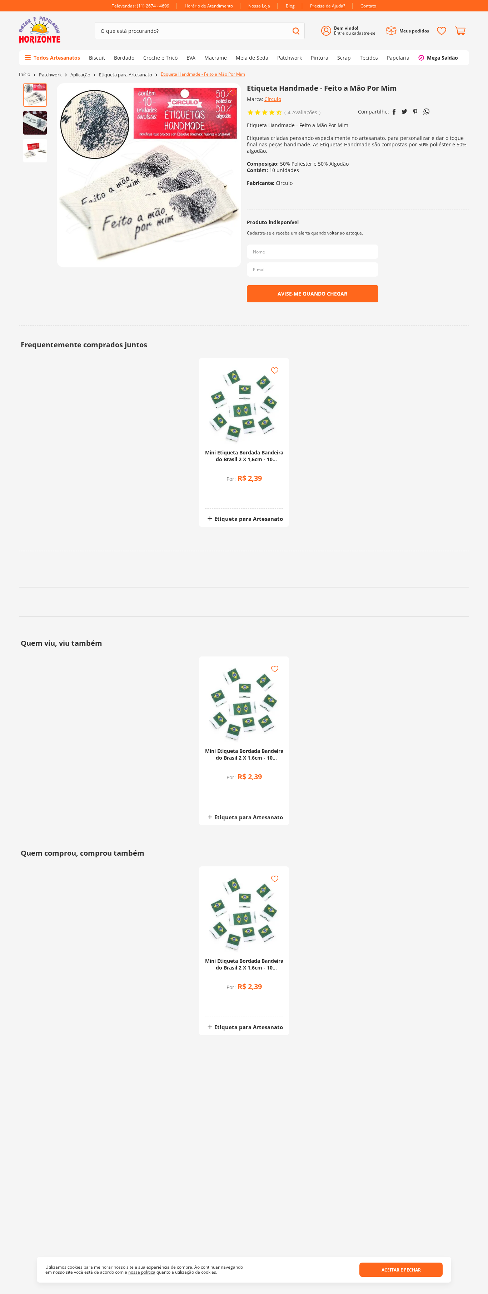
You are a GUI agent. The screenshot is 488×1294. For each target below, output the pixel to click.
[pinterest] (415, 112)
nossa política (141, 1272)
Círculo (272, 99)
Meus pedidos (414, 31)
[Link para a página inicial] (24, 74)
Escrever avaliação (363, 1002)
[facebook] (394, 112)
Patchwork (50, 74)
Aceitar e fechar (401, 1270)
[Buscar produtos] (296, 30)
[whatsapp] (426, 112)
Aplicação (80, 74)
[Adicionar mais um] (225, 492)
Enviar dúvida (244, 1141)
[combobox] (200, 30)
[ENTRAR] (351, 31)
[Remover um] (225, 497)
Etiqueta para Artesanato (125, 74)
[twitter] (404, 111)
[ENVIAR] (312, 293)
